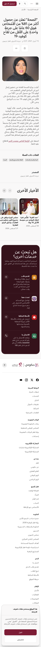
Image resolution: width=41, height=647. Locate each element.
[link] (31, 4)
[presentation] (29, 212)
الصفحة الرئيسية (33, 9)
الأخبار (23, 9)
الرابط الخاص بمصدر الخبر (19, 141)
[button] (19, 3)
